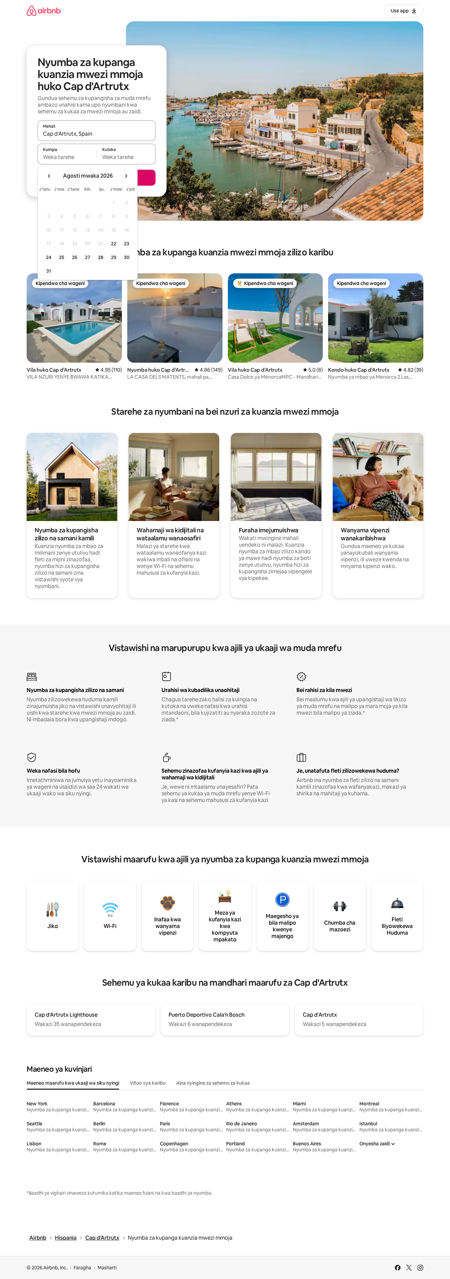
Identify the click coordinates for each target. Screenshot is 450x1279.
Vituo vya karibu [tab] (148, 1083)
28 (100, 257)
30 (127, 257)
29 (113, 257)
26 (74, 257)
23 (126, 244)
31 (48, 271)
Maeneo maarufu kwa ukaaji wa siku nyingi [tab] (73, 1083)
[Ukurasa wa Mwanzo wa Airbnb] (44, 10)
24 (48, 257)
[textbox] (67, 157)
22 (113, 244)
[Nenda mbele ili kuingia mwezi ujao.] (126, 176)
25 (61, 257)
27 (87, 257)
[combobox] (96, 134)
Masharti (107, 1268)
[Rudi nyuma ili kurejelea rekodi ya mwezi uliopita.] (49, 176)
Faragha (82, 1268)
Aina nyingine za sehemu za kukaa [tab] (213, 1083)
